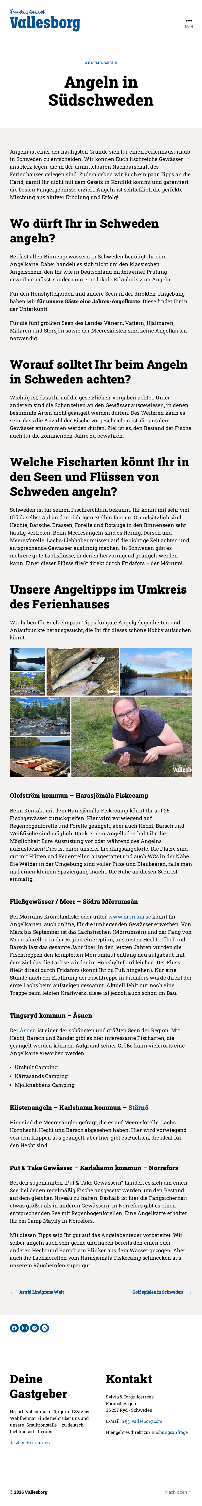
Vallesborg (36, 1492)
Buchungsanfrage (170, 1432)
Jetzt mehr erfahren (30, 1442)
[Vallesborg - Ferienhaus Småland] (45, 20)
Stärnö (138, 1107)
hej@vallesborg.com (141, 1421)
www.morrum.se (129, 916)
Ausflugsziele (101, 63)
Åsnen (28, 1030)
